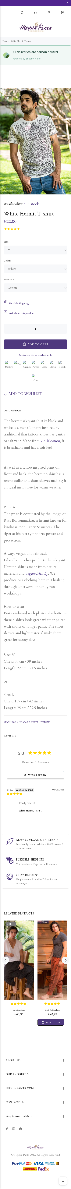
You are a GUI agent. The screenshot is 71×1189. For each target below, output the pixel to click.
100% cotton (50, 440)
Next (67, 141)
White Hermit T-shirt (30, 810)
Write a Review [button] (37, 774)
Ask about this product (21, 313)
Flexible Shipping (19, 303)
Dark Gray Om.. (19, 1010)
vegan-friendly (36, 573)
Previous (3, 141)
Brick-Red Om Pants (52, 1010)
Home (4, 41)
